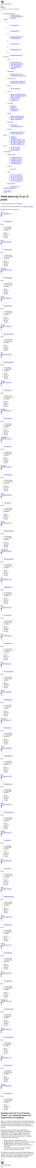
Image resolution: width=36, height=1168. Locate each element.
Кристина (3, 268)
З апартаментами (17, 16)
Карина (3, 831)
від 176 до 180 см (16, 180)
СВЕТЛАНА (4, 549)
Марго (2, 521)
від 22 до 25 (15, 148)
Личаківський (16, 38)
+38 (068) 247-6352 (6, 832)
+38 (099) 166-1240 (6, 1001)
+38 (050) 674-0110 (6, 438)
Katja (2, 240)
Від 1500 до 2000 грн (18, 142)
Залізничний (15, 31)
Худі (13, 169)
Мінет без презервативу (19, 95)
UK (4, 7)
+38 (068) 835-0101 (6, 523)
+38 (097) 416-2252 (6, 804)
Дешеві (14, 138)
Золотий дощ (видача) (18, 81)
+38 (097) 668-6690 (6, 692)
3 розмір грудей (16, 160)
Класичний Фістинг (18, 132)
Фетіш (13, 68)
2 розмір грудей (16, 159)
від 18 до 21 (15, 147)
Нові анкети (15, 15)
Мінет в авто (16, 97)
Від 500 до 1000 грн (18, 139)
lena (2, 212)
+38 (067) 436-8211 (6, 326)
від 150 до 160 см (16, 174)
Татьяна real (4, 999)
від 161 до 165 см (16, 176)
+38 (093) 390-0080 (6, 860)
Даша (2, 746)
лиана (2, 1028)
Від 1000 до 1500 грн (18, 141)
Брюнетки (15, 186)
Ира (2, 353)
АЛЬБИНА (4, 437)
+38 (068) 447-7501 (6, 945)
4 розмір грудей (16, 162)
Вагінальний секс (17, 64)
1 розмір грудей (16, 157)
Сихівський (15, 44)
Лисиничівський (17, 36)
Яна (2, 774)
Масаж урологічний (17, 117)
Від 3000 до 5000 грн (18, 144)
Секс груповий (16, 65)
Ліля (2, 1056)
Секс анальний (16, 62)
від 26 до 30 (15, 150)
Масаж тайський (16, 119)
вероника (3, 409)
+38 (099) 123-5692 (6, 551)
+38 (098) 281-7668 (6, 1029)
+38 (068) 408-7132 (6, 720)
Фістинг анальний (17, 133)
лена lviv (3, 1084)
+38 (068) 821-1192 (6, 579)
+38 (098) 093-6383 (6, 495)
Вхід (2, 1166)
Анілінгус (14, 100)
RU (2, 7)
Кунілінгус (15, 98)
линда (2, 915)
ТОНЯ (2, 943)
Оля (2, 578)
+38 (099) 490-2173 (6, 213)
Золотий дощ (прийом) (18, 83)
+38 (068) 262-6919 (6, 242)
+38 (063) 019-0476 (6, 467)
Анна (2, 493)
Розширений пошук (9, 188)
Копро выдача (16, 88)
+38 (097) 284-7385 (6, 917)
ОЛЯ (2, 887)
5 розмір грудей (16, 163)
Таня (2, 971)
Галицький (15, 25)
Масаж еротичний (17, 116)
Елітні (13, 136)
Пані (13, 106)
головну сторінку (28, 206)
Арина (2, 324)
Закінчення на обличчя (18, 75)
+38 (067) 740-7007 (6, 270)
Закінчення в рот (17, 74)
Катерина (3, 465)
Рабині (14, 107)
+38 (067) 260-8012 (6, 410)
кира (2, 803)
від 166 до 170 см (17, 177)
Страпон (14, 109)
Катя (2, 606)
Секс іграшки (16, 67)
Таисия (3, 381)
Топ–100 (13, 18)
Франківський (16, 49)
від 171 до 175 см (17, 179)
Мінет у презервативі (18, 94)
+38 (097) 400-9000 (6, 748)
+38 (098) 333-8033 (6, 298)
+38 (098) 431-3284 (6, 354)
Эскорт (14, 125)
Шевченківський (17, 55)
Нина (2, 296)
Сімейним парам (17, 126)
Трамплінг (15, 110)
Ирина (2, 690)
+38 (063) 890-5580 (6, 1085)
